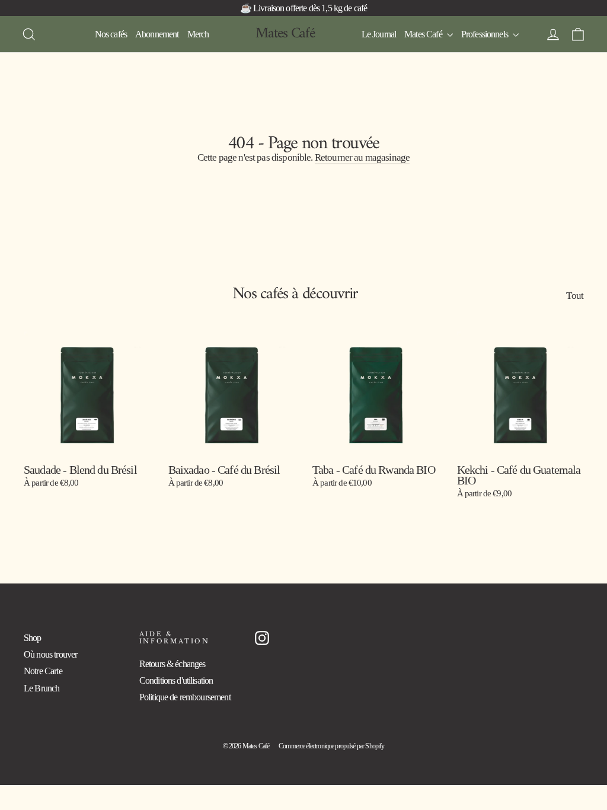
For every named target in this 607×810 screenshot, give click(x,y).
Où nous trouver (50, 654)
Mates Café (285, 34)
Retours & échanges (172, 664)
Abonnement (157, 34)
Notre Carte (43, 671)
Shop (32, 638)
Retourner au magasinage (362, 157)
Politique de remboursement (185, 697)
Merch (198, 34)
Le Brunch (41, 688)
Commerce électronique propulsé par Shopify (331, 746)
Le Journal (379, 34)
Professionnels (485, 34)
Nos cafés (111, 34)
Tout (574, 295)
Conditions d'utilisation (176, 680)
